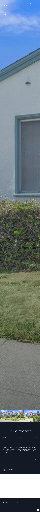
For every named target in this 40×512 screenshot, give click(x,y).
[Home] (33, 3)
